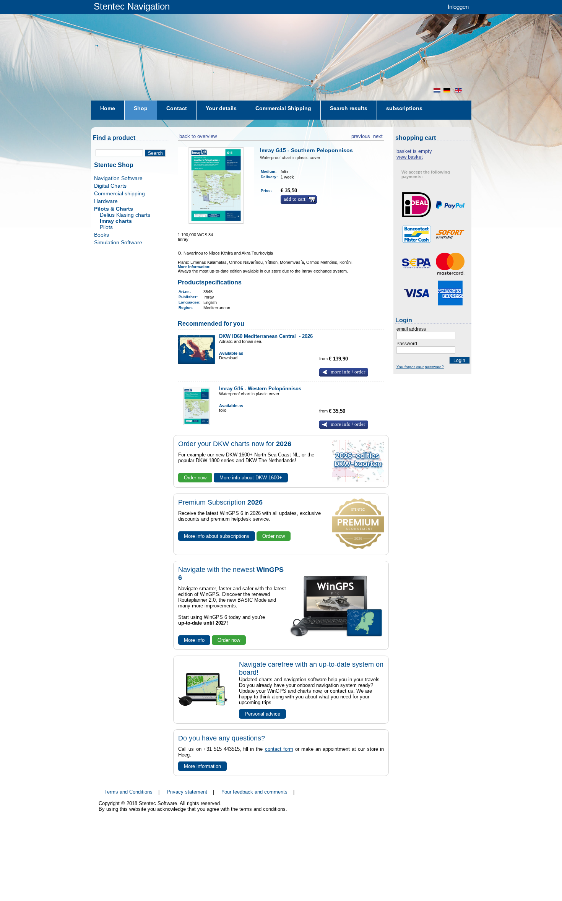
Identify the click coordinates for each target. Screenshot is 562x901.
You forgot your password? (420, 367)
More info (194, 640)
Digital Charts (110, 186)
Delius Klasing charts (125, 215)
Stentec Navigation (132, 6)
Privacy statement (187, 792)
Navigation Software (118, 178)
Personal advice (262, 714)
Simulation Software (118, 242)
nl (437, 90)
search (155, 153)
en (459, 90)
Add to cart (294, 199)
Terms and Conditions (128, 792)
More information (202, 766)
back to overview (197, 135)
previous (361, 135)
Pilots (106, 227)
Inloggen (458, 6)
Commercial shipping (119, 193)
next (378, 135)
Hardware (106, 201)
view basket (409, 157)
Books (101, 235)
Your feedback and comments (254, 792)
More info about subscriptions (216, 536)
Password (406, 343)
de (447, 90)
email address (411, 329)
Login (459, 360)
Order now (195, 478)
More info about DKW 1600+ (250, 478)
